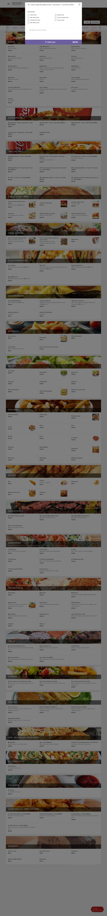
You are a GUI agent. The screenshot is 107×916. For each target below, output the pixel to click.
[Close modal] (79, 4)
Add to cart (62, 42)
